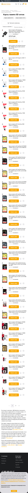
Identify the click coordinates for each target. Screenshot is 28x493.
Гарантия (17, 464)
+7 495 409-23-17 (7, 471)
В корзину (13, 41)
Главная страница (5, 10)
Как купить (3, 458)
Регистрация (9, 438)
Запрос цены (14, 53)
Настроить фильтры (15, 23)
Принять (14, 490)
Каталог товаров (13, 10)
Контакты (3, 463)
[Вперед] (19, 405)
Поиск (16, 4)
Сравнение (21, 4)
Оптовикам (17, 467)
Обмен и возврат (18, 460)
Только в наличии (7, 26)
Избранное (18, 4)
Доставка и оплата (17, 429)
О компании (4, 456)
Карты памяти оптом (16, 11)
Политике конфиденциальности (11, 481)
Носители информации (6, 11)
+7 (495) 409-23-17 (11, 445)
